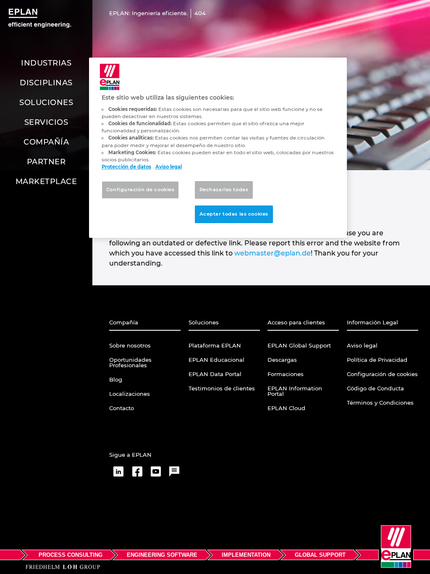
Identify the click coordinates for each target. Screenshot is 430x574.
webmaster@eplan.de (272, 253)
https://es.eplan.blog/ (174, 471)
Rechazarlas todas (224, 189)
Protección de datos (126, 167)
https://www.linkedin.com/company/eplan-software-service (118, 471)
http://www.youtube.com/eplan (156, 471)
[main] (218, 148)
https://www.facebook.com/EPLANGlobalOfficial (137, 471)
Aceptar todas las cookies (233, 214)
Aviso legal (168, 167)
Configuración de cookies (140, 189)
